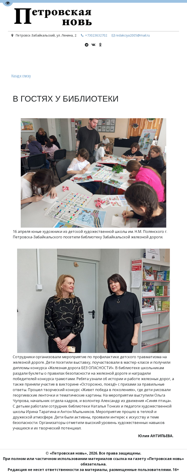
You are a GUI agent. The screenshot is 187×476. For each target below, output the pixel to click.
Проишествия (83, 59)
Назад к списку (21, 76)
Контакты (109, 59)
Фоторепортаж (136, 59)
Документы (57, 59)
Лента (37, 59)
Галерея (160, 59)
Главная (20, 59)
